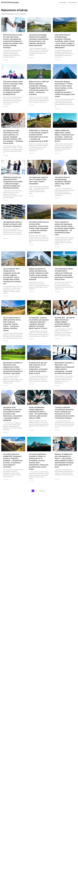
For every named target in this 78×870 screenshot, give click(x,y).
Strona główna (72, 2)
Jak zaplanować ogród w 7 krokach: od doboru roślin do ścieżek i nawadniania (13, 224)
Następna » (42, 490)
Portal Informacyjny (10, 2)
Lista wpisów (62, 2)
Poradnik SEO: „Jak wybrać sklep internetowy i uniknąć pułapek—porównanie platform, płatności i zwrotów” (65, 322)
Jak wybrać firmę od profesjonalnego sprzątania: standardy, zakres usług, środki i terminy (63, 181)
